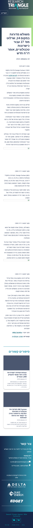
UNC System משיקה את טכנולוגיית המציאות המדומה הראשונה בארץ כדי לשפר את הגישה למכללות (18, 413)
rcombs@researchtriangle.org (19, 462)
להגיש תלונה (13, 75)
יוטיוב (13, 519)
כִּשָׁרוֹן (21, 336)
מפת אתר (7, 525)
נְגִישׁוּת (23, 525)
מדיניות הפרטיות (15, 525)
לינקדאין (18, 519)
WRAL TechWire (17, 332)
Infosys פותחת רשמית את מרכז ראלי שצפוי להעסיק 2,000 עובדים (17, 374)
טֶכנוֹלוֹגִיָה (15, 336)
